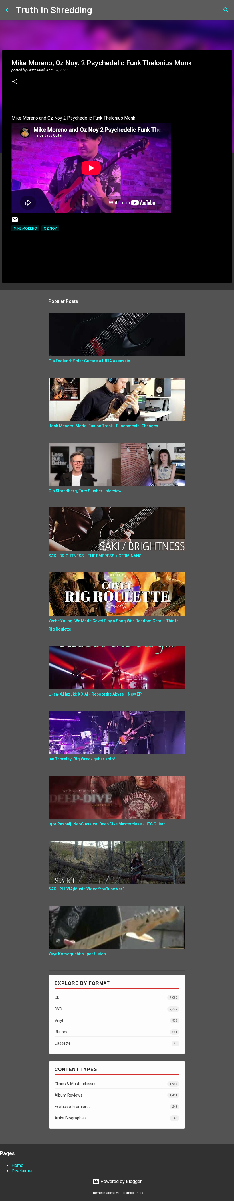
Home (17, 1165)
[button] (14, 82)
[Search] (100, 10)
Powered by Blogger (120, 1181)
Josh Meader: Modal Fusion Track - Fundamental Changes (103, 426)
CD (116, 997)
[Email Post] (14, 222)
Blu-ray (116, 1032)
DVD (116, 1009)
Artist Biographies (116, 1118)
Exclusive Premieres (116, 1106)
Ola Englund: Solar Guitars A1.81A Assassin (89, 361)
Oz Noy (50, 228)
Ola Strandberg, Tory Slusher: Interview (85, 491)
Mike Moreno (25, 228)
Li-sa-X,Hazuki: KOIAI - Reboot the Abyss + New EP (95, 694)
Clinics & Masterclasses (116, 1083)
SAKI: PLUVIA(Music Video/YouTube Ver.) (87, 889)
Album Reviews (116, 1095)
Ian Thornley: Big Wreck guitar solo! (82, 759)
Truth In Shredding (54, 10)
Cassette (116, 1043)
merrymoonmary (130, 1193)
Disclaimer (22, 1171)
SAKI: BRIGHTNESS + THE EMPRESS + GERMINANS (95, 556)
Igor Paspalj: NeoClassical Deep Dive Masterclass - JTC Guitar (107, 824)
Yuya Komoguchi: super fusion (77, 954)
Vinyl (116, 1020)
